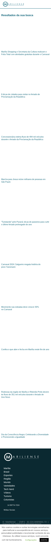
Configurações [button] (31, 540)
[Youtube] (14, 512)
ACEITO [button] (44, 540)
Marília (7, 468)
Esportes (8, 475)
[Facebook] (10, 512)
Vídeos (7, 492)
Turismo (8, 496)
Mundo (7, 482)
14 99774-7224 (13, 505)
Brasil (6, 472)
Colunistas (9, 499)
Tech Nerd (9, 489)
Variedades (9, 486)
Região (7, 479)
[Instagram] (5, 512)
